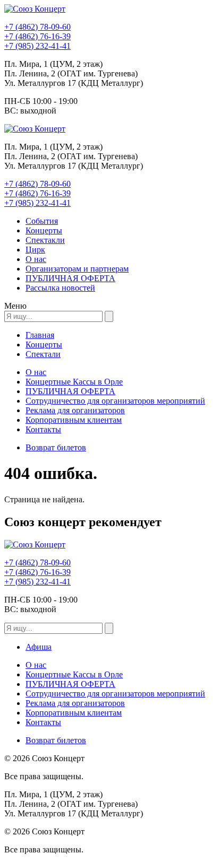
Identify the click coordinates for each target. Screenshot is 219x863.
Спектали (43, 354)
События (42, 220)
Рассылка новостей (60, 287)
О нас (36, 259)
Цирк (35, 249)
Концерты (44, 230)
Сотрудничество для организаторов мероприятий (115, 400)
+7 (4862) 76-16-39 (37, 36)
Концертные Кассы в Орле (74, 381)
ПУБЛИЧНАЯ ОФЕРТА (70, 278)
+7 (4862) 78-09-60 (37, 26)
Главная (40, 334)
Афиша (39, 646)
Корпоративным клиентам (74, 419)
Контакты (43, 429)
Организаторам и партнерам (77, 268)
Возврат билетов (56, 447)
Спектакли (45, 240)
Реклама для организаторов (75, 410)
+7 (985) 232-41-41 (37, 45)
